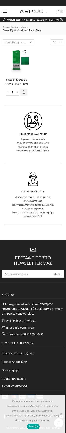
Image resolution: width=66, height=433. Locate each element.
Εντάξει (33, 426)
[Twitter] (23, 2)
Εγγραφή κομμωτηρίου (50, 19)
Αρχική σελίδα (10, 26)
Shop (23, 26)
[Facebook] (17, 2)
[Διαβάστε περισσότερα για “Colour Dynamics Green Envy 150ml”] (23, 92)
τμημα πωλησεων (33, 191)
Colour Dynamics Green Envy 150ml (16, 81)
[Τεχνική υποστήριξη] (33, 121)
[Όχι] (61, 414)
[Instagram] (30, 2)
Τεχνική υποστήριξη (33, 133)
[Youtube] (36, 2)
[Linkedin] (42, 2)
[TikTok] (48, 2)
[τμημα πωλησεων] (33, 178)
